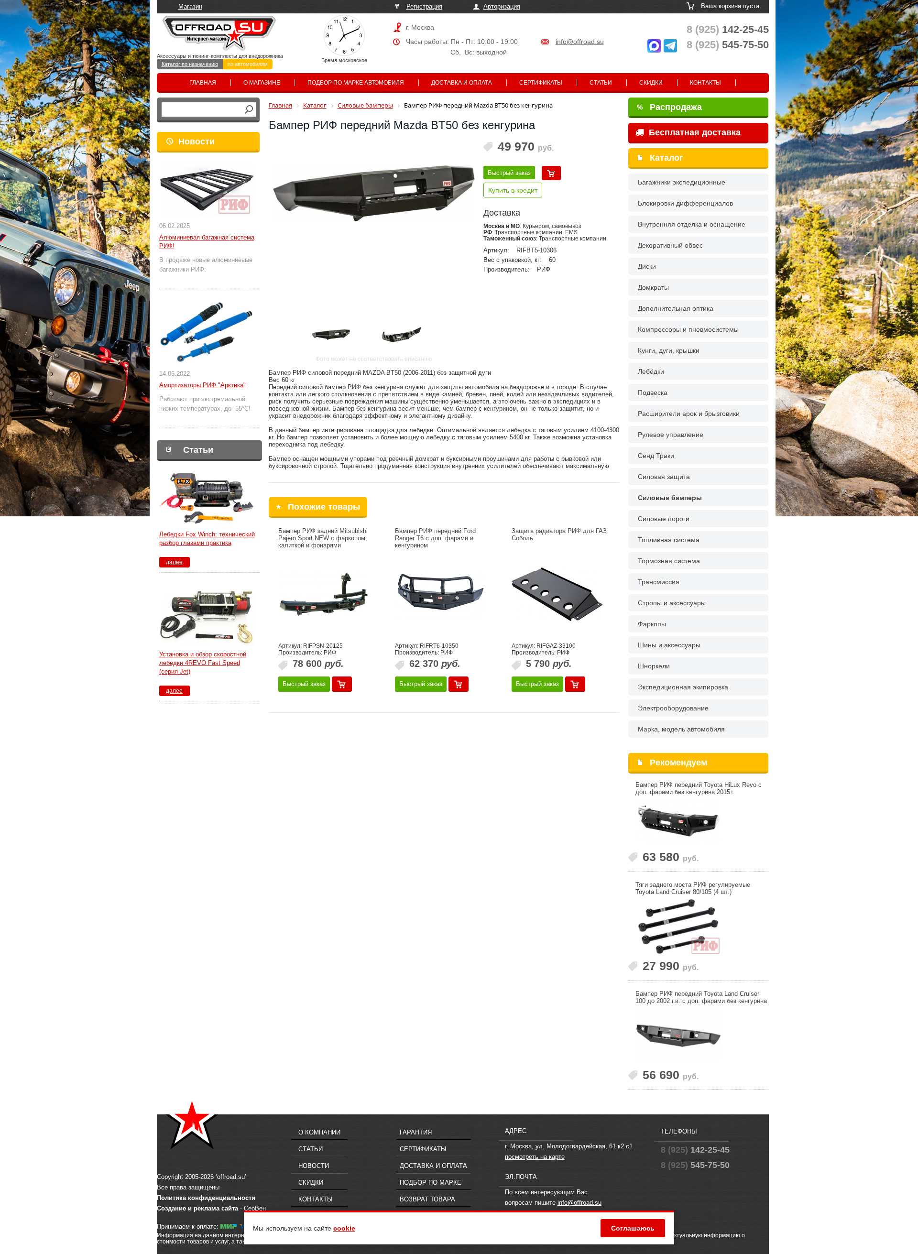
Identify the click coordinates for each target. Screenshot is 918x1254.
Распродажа (669, 107)
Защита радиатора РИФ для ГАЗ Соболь (559, 534)
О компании (319, 1132)
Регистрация (424, 6)
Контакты (705, 82)
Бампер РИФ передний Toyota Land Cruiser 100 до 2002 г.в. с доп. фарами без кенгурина (701, 997)
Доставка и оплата (461, 82)
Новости (196, 141)
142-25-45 (728, 29)
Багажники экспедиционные (681, 182)
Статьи (601, 82)
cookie (344, 1228)
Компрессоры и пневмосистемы (688, 329)
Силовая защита (664, 476)
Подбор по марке (430, 1182)
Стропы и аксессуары (672, 603)
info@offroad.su (580, 41)
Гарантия (416, 1132)
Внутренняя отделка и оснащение (691, 224)
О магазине (261, 82)
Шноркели (654, 666)
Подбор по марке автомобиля (355, 82)
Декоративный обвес (670, 245)
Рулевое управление (670, 434)
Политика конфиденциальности (206, 1197)
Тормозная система (669, 561)
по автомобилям (248, 64)
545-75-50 (728, 45)
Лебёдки (651, 371)
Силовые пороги (663, 519)
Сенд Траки (656, 455)
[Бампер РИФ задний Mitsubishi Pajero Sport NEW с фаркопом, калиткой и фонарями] (323, 594)
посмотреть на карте (535, 1156)
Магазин (190, 6)
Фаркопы (652, 624)
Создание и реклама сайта (197, 1208)
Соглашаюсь (633, 1228)
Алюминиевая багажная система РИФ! (206, 242)
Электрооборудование (673, 708)
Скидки (651, 82)
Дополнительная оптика (675, 308)
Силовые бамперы (670, 498)
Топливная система (668, 540)
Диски (647, 266)
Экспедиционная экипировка (683, 687)
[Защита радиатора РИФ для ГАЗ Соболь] (557, 594)
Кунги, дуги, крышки (668, 350)
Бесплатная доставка (693, 132)
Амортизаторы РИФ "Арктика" (202, 385)
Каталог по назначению (190, 64)
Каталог (666, 158)
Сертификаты (540, 82)
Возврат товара (427, 1199)
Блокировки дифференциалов (685, 203)
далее (174, 562)
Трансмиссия (658, 582)
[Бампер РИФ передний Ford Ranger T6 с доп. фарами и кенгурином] (440, 594)
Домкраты (653, 287)
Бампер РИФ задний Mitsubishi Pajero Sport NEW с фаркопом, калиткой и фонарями (323, 538)
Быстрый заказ (509, 172)
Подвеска (652, 392)
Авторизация (501, 6)
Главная (202, 82)
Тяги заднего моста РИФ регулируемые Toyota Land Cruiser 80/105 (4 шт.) (692, 888)
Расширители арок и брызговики (689, 413)
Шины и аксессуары (669, 645)
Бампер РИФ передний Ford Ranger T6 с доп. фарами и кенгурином (435, 538)
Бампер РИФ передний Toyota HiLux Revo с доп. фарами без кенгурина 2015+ (698, 788)
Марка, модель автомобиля (681, 729)
